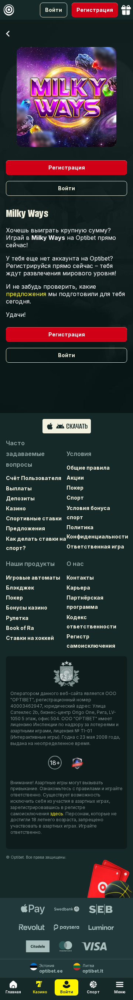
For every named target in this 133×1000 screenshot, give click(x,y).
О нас (75, 563)
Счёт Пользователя (33, 478)
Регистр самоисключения (90, 641)
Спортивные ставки (34, 518)
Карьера (78, 587)
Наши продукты (30, 563)
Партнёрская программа (84, 602)
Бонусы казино (26, 607)
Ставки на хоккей (30, 638)
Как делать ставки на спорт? (36, 543)
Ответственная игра (95, 546)
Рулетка (17, 618)
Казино (16, 508)
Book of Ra (20, 628)
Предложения (25, 528)
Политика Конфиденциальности (96, 532)
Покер (74, 487)
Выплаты (19, 488)
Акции (75, 477)
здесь (56, 813)
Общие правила (88, 467)
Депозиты (20, 498)
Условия (78, 453)
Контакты (80, 577)
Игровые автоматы (33, 577)
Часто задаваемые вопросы (25, 453)
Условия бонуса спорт (88, 512)
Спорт (75, 497)
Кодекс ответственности (91, 622)
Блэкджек (20, 587)
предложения (26, 294)
